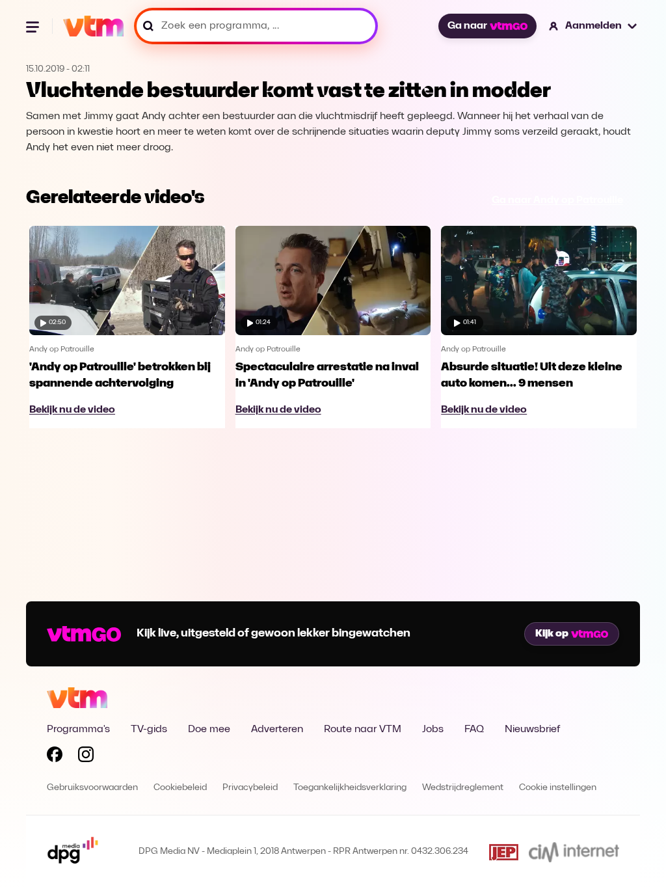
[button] (593, 26)
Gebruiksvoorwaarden (92, 788)
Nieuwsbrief (532, 729)
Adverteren (277, 729)
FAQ (474, 729)
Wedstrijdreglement (462, 788)
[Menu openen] (34, 26)
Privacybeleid (250, 788)
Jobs (433, 729)
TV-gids (149, 729)
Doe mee (209, 729)
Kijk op (551, 634)
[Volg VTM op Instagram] (86, 756)
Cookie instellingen (557, 788)
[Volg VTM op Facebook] (54, 756)
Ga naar (467, 26)
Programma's (78, 729)
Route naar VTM (362, 729)
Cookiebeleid (180, 788)
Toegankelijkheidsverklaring (349, 788)
